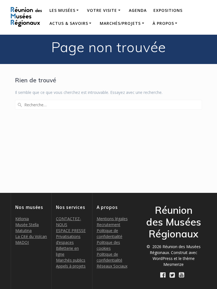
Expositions (168, 10)
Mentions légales (112, 218)
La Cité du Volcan (31, 236)
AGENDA (138, 10)
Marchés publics (70, 260)
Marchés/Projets (120, 23)
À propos (163, 23)
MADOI (22, 242)
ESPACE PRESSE (71, 230)
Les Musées (62, 10)
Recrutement (108, 224)
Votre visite (102, 10)
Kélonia (22, 218)
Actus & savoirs (68, 23)
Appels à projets (71, 266)
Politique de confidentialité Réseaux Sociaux (112, 260)
